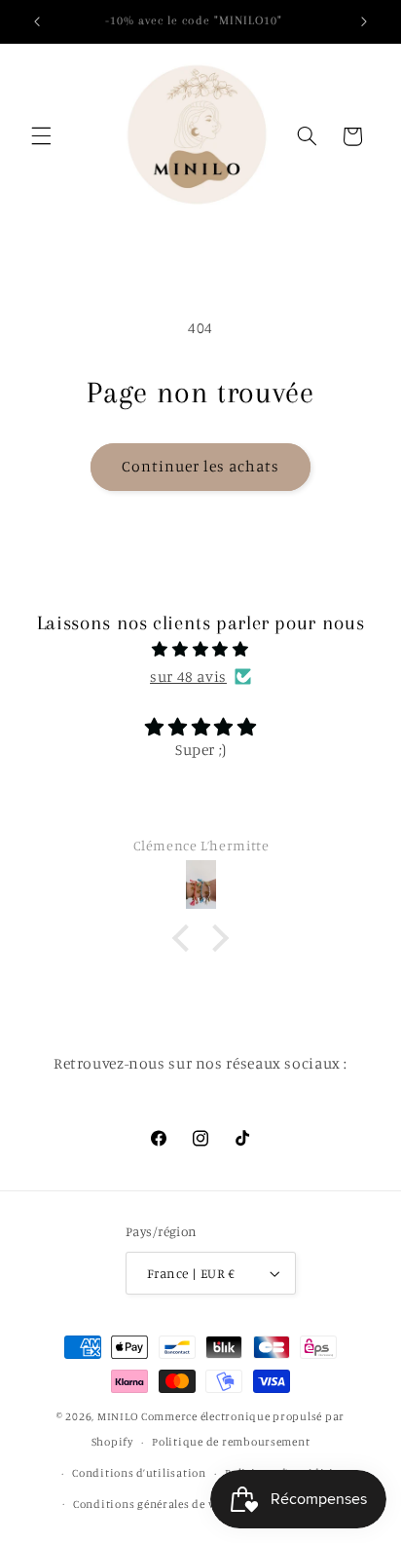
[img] (201, 649)
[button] (40, 136)
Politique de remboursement (231, 1442)
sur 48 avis (188, 676)
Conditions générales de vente (155, 1504)
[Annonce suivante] (364, 21)
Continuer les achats (201, 466)
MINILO (119, 1416)
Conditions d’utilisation (139, 1473)
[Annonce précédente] (37, 21)
